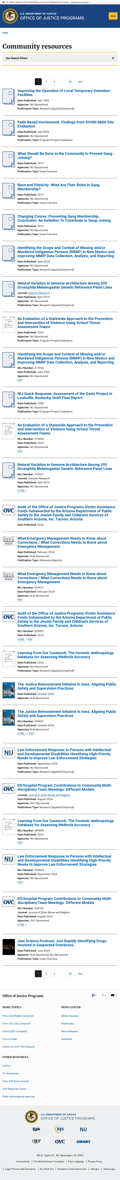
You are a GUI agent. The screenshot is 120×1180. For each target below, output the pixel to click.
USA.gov (94, 1169)
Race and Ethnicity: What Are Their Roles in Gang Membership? (59, 187)
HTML (21, 490)
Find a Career (9, 1039)
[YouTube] (114, 997)
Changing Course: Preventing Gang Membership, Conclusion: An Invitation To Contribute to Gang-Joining (64, 218)
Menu (113, 16)
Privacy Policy (95, 1161)
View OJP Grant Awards (15, 1081)
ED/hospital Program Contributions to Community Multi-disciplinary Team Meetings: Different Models (65, 787)
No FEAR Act (46, 1169)
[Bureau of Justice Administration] (36, 1131)
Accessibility (23, 1161)
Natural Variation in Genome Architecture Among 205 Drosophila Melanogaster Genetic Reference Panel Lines (65, 285)
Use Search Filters (17, 58)
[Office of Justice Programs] (10, 16)
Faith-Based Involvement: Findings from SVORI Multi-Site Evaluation (66, 124)
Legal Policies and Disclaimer (20, 1169)
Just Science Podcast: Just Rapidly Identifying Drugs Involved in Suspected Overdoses (62, 943)
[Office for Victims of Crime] (60, 1144)
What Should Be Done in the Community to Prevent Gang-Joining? (66, 155)
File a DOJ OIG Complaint (16, 1023)
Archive (6, 1065)
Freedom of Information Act (71, 1169)
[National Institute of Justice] (83, 1131)
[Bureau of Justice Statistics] (60, 1133)
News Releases (69, 1031)
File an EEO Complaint (14, 1031)
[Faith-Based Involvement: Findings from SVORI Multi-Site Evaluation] (8, 134)
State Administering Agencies (18, 1096)
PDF (20, 380)
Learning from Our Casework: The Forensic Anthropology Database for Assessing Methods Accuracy (66, 655)
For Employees (10, 1073)
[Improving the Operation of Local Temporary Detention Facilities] (8, 103)
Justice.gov (109, 1169)
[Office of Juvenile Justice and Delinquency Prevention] (36, 1144)
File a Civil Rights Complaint (17, 1015)
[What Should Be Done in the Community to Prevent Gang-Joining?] (8, 166)
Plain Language (76, 1161)
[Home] (52, 16)
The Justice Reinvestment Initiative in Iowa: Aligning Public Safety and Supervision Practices (67, 686)
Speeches (66, 1039)
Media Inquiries (69, 1015)
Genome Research (39, 292)
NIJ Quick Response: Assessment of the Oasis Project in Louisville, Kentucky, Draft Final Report (65, 396)
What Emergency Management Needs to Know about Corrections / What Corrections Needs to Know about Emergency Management (62, 542)
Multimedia (67, 1023)
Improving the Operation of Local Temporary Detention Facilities (64, 93)
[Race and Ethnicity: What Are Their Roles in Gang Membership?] (8, 197)
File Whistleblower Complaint (49, 1161)
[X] (104, 997)
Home (5, 32)
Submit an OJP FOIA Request (18, 1046)
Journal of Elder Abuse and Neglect (49, 795)
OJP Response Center (14, 1088)
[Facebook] (95, 997)
